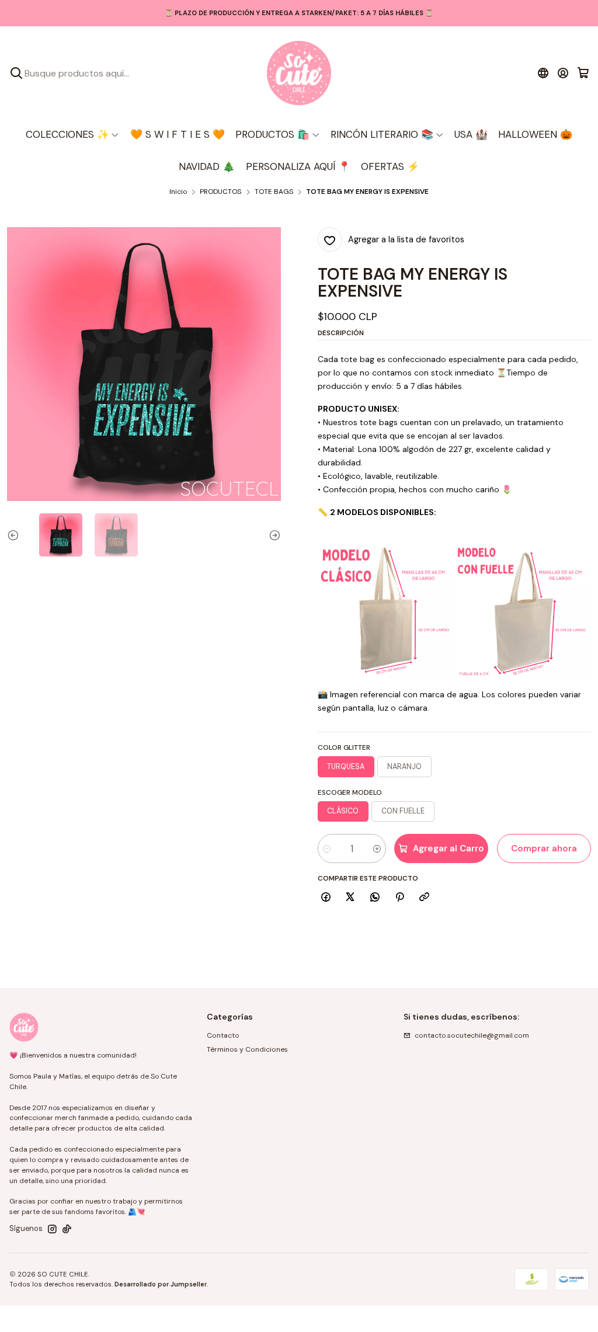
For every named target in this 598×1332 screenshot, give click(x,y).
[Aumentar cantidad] (376, 848)
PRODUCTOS (220, 192)
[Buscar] (16, 73)
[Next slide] (272, 535)
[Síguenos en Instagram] (52, 1229)
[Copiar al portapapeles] (424, 898)
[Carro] (583, 73)
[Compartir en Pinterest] (399, 898)
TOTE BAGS (274, 192)
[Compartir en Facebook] (326, 898)
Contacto (223, 1035)
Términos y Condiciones (247, 1049)
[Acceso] (563, 73)
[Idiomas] (542, 73)
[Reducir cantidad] (326, 848)
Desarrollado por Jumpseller (160, 1284)
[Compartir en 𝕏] (350, 898)
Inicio (178, 192)
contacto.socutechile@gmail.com (472, 1035)
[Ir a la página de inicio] (299, 73)
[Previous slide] (16, 535)
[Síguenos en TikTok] (67, 1229)
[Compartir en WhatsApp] (375, 898)
